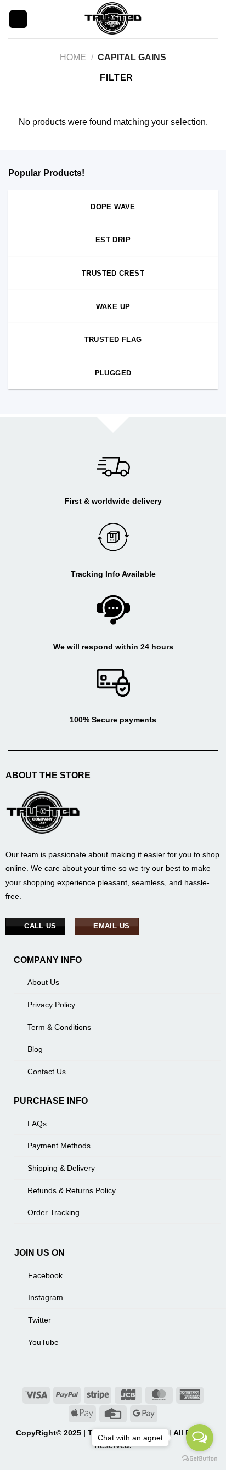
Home (73, 57)
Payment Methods (59, 1145)
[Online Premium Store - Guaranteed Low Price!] (113, 19)
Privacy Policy (51, 1004)
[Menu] (18, 19)
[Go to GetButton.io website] (199, 1458)
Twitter (39, 1319)
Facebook (45, 1275)
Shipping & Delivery (61, 1168)
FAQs (37, 1123)
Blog (35, 1049)
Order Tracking (53, 1212)
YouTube (43, 1342)
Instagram (45, 1297)
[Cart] (212, 19)
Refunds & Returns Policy (71, 1190)
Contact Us (46, 1071)
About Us (43, 982)
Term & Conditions (59, 1027)
